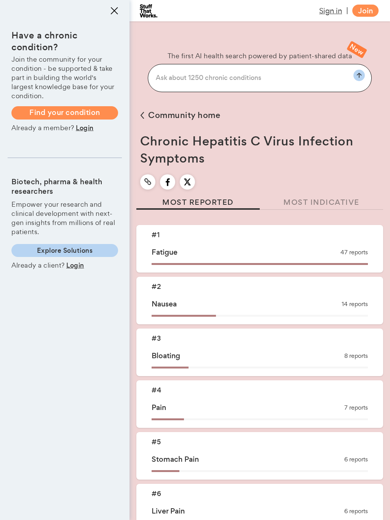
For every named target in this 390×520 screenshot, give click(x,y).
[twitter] (187, 182)
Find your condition (64, 112)
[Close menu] (114, 10)
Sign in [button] (330, 11)
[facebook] (168, 182)
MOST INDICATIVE (321, 202)
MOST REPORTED (198, 202)
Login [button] (85, 127)
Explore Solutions (65, 250)
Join (365, 11)
